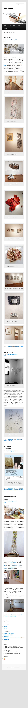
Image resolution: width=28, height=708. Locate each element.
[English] (4, 659)
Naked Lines (8, 352)
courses (5, 28)
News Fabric (6, 639)
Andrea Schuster (13, 562)
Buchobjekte (10, 489)
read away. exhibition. (7, 447)
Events (13, 488)
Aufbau (21, 614)
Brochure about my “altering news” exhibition (14, 638)
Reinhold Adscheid (7, 568)
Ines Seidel (8, 8)
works (10, 25)
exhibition (10, 346)
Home (5, 25)
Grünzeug (14, 616)
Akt (17, 439)
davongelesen (17, 489)
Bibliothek (6, 489)
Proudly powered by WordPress (14, 667)
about (14, 25)
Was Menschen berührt (9, 633)
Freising (21, 346)
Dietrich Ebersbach (8, 564)
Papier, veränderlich (8, 635)
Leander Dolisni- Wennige (17, 565)
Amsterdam (6, 636)
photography (10, 439)
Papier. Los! (8, 37)
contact (18, 25)
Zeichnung (9, 440)
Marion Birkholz (12, 567)
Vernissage (6, 490)
